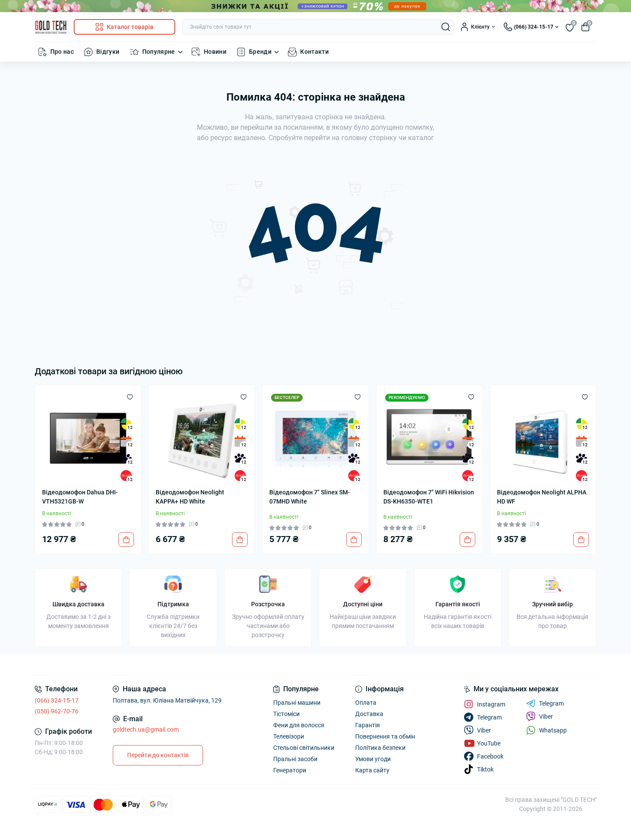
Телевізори (288, 736)
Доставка (369, 713)
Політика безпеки (380, 747)
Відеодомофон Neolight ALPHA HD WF (541, 497)
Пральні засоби (295, 758)
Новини (215, 51)
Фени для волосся (298, 725)
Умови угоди (373, 758)
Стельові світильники (303, 747)
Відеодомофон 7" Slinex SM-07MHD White (309, 497)
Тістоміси (286, 713)
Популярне (158, 51)
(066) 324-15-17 (56, 700)
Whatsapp (553, 730)
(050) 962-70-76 (56, 711)
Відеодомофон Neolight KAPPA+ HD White (190, 497)
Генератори (289, 770)
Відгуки (108, 51)
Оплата (365, 702)
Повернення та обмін (385, 736)
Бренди (260, 51)
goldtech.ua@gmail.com (146, 729)
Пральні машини (296, 702)
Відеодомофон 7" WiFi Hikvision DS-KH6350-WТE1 (428, 497)
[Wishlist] (130, 396)
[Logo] (51, 27)
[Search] (445, 27)
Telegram (551, 703)
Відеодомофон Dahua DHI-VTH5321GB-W (80, 497)
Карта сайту (372, 770)
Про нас (62, 51)
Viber (546, 716)
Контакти (314, 51)
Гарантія (367, 725)
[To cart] (126, 539)
